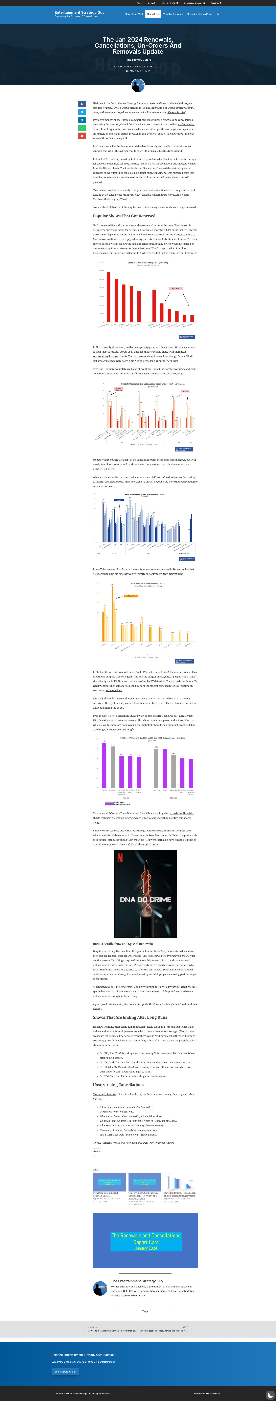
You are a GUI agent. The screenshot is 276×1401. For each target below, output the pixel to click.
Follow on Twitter (168, 3)
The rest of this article (104, 1094)
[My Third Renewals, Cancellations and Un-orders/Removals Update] (180, 1182)
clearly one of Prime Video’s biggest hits (160, 573)
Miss (192, 676)
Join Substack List (65, 1371)
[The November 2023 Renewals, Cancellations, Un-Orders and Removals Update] (145, 1182)
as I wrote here (114, 690)
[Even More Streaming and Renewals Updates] (109, 1182)
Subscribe (215, 3)
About (139, 3)
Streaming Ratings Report (200, 14)
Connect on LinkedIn (193, 3)
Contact (151, 3)
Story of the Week (134, 14)
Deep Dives (153, 14)
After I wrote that (186, 234)
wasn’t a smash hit (146, 481)
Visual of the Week (173, 14)
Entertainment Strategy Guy (80, 12)
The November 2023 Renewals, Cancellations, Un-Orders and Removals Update (143, 1196)
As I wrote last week (176, 986)
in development (174, 477)
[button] (82, 104)
